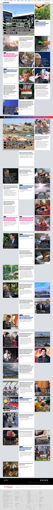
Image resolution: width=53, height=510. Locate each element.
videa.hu (40, 500)
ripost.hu (40, 491)
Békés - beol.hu (5, 494)
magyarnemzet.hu (17, 497)
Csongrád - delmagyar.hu (6, 496)
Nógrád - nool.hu (5, 504)
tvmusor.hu (28, 503)
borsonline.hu (29, 507)
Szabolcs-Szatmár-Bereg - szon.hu (7, 506)
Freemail (22, 0)
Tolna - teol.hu (5, 507)
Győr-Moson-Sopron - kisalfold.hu (7, 499)
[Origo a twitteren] (42, 480)
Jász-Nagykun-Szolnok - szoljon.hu (8, 502)
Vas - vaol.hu (17, 491)
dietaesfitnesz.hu (29, 500)
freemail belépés (47, 2)
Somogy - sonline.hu (6, 505)
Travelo (26, 0)
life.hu (40, 493)
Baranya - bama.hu (5, 493)
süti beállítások (41, 482)
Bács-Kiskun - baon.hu (6, 492)
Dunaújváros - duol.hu (6, 497)
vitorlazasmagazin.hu (30, 501)
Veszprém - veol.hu (17, 492)
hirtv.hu (16, 499)
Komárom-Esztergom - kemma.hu (7, 503)
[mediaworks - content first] (8, 487)
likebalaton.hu (29, 496)
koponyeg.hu (41, 499)
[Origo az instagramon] (44, 480)
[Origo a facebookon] (40, 480)
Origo (5, 0)
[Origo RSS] (47, 480)
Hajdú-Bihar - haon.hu (6, 500)
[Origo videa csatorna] (45, 480)
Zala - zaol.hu (17, 493)
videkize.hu (28, 502)
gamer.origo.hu (29, 495)
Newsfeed (18, 0)
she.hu (40, 494)
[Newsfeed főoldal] (6, 480)
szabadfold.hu (17, 498)
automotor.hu (29, 493)
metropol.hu (40, 492)
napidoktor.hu (29, 497)
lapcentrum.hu (41, 501)
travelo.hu (28, 499)
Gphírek (29, 0)
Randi (35, 0)
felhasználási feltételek (36, 482)
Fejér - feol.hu (5, 498)
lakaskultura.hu (29, 494)
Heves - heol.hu (5, 501)
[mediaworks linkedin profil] (48, 487)
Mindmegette (11, 0)
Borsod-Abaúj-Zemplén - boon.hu (7, 495)
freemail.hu (40, 498)
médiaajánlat (47, 482)
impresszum (44, 482)
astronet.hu (28, 492)
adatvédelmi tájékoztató (30, 482)
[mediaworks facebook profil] (46, 487)
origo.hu (16, 500)
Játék (43, 0)
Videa (15, 0)
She (32, 0)
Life (7, 0)
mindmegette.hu (29, 498)
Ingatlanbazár (39, 0)
